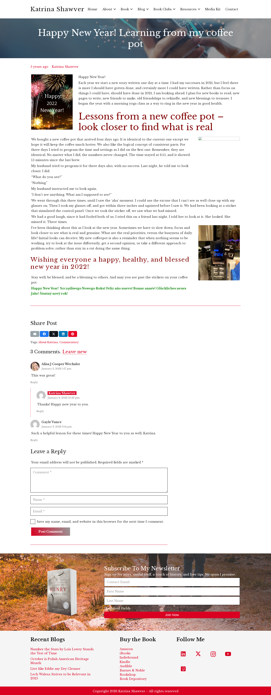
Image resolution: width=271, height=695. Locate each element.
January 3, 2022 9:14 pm (56, 426)
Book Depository (133, 679)
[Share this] (44, 334)
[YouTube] (228, 654)
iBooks (125, 653)
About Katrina (48, 342)
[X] (198, 654)
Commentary (69, 342)
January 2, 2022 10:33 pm (63, 397)
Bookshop (128, 674)
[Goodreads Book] (183, 669)
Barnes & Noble (132, 670)
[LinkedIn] (183, 654)
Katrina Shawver (65, 66)
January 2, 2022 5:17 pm (56, 368)
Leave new (74, 351)
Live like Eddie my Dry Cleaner (55, 669)
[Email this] (34, 334)
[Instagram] (213, 654)
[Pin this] (72, 334)
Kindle (125, 662)
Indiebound (129, 657)
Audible (126, 666)
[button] (115, 9)
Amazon (126, 649)
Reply (34, 382)
